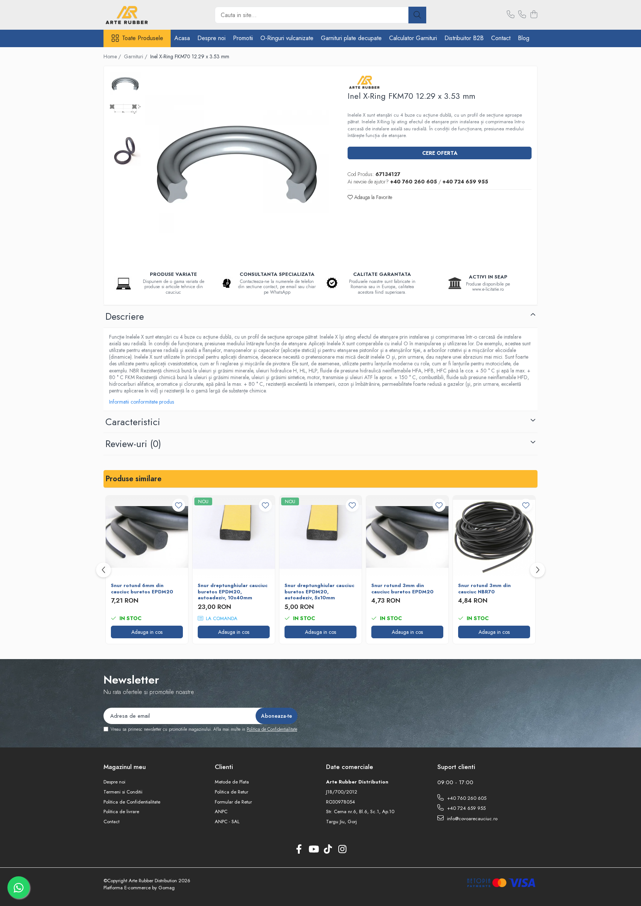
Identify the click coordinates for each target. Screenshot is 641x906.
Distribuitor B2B (464, 38)
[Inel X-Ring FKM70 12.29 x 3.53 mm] (237, 164)
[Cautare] (417, 15)
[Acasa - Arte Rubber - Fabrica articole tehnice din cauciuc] (140, 15)
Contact (500, 38)
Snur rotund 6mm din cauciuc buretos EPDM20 (142, 589)
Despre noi (211, 38)
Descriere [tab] (124, 316)
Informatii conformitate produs (141, 401)
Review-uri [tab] (133, 444)
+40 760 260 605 (466, 798)
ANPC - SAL (227, 821)
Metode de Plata (232, 782)
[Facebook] (298, 849)
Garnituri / (136, 56)
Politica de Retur (231, 792)
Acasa (182, 38)
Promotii (243, 38)
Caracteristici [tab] (132, 422)
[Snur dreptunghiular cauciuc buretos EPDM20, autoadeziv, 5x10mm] (320, 537)
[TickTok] (327, 849)
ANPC (221, 811)
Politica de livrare (121, 811)
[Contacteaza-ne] (511, 14)
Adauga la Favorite (372, 197)
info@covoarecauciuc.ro (471, 818)
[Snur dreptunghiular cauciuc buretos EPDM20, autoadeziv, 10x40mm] (234, 537)
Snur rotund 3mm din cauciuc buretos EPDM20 (402, 589)
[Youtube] (313, 849)
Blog (523, 38)
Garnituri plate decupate (351, 38)
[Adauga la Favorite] (178, 505)
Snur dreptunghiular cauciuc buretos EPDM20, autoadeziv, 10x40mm (232, 592)
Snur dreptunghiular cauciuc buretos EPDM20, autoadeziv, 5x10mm (319, 592)
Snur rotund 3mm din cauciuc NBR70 (484, 589)
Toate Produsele (142, 38)
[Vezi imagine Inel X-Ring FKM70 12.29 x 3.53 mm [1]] (125, 109)
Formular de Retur (233, 802)
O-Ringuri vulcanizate (286, 38)
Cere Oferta (439, 153)
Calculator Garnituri (413, 38)
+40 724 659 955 (466, 808)
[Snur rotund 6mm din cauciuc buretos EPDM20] (147, 537)
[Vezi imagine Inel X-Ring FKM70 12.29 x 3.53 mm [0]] (125, 83)
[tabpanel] (237, 164)
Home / (112, 56)
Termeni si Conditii (122, 792)
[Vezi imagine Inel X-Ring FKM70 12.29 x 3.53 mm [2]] (125, 150)
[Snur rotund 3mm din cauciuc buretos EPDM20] (407, 537)
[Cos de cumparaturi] (534, 14)
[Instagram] (342, 849)
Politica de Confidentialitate (272, 729)
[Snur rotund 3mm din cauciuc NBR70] (494, 537)
